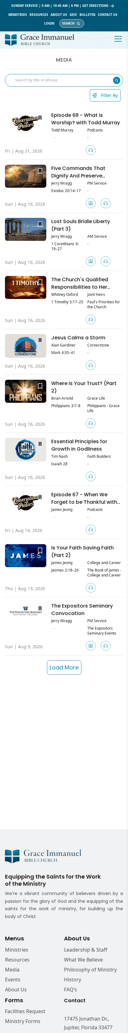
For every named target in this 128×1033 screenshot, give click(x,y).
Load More (64, 667)
